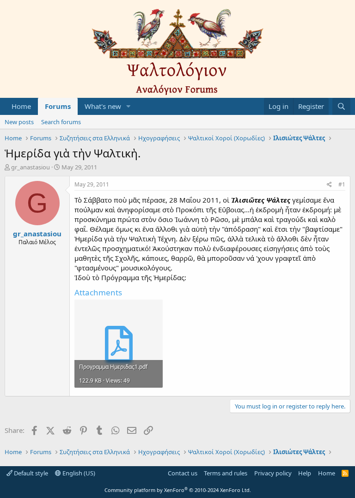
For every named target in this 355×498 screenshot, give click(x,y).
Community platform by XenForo (177, 489)
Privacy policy (273, 473)
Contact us (182, 473)
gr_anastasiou (30, 167)
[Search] (341, 106)
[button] (128, 106)
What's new (103, 106)
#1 (341, 184)
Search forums (61, 122)
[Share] (329, 185)
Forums (58, 106)
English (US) (78, 473)
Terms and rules (225, 473)
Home (21, 106)
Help (304, 473)
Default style (30, 473)
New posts (19, 122)
